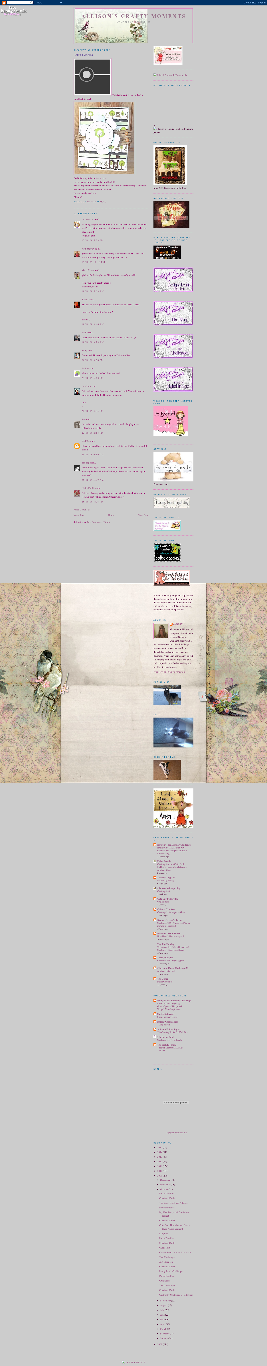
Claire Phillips (89, 488)
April (163, 1324)
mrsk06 (85, 440)
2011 (160, 1166)
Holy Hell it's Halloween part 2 (170, 936)
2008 (160, 1344)
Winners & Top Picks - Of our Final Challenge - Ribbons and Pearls (173, 948)
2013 (160, 1156)
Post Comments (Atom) (98, 522)
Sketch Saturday (165, 1013)
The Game (162, 978)
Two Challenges (167, 1257)
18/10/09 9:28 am (93, 342)
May (162, 1319)
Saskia (85, 299)
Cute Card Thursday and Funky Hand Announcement (174, 1226)
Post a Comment (82, 509)
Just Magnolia (166, 1261)
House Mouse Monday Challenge (174, 844)
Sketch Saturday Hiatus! (167, 1016)
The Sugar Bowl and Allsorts (173, 1202)
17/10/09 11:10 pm (93, 262)
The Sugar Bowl (165, 1037)
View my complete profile (169, 672)
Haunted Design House (168, 933)
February (164, 1333)
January (164, 1338)
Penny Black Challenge (171, 1271)
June (162, 1314)
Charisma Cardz (167, 1198)
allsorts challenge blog (168, 888)
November (165, 1184)
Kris (84, 419)
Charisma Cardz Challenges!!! (172, 968)
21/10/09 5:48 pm (93, 378)
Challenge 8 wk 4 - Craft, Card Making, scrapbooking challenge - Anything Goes (172, 867)
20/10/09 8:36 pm (93, 360)
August (164, 1305)
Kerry (84, 350)
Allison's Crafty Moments (133, 16)
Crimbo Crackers (166, 909)
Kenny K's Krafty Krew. (169, 920)
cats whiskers (88, 219)
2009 (160, 1175)
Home (111, 515)
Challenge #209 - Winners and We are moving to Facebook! (173, 924)
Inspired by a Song (165, 880)
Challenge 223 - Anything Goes (171, 912)
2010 (160, 1171)
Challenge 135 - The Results (169, 1039)
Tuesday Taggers (166, 877)
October (164, 1189)
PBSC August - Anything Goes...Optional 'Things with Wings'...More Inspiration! (169, 1006)
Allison (178, 624)
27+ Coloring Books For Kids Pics (172, 1032)
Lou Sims (86, 386)
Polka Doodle (164, 861)
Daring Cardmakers (167, 1021)
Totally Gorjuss (165, 957)
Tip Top (86, 462)
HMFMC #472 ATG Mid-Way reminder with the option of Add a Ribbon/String (172, 850)
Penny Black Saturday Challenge (174, 1000)
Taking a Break (163, 1024)
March (163, 1328)
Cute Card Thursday (167, 898)
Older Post (143, 515)
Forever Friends (167, 1207)
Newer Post (79, 515)
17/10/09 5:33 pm (93, 240)
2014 (160, 1152)
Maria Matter (88, 270)
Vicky (85, 332)
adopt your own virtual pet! (176, 1132)
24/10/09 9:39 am (93, 454)
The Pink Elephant (166, 1044)
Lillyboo (163, 1233)
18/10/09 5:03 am (93, 291)
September (165, 1300)
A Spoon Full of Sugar (168, 1029)
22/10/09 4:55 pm (93, 411)
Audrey (85, 368)
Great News (164, 1280)
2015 (160, 1147)
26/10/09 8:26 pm (93, 501)
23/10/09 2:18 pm (93, 432)
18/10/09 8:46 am (93, 324)
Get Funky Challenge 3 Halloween (176, 1294)
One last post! (163, 901)
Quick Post (164, 1247)
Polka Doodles (166, 1193)
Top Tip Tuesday (165, 944)
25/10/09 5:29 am (93, 479)
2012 (160, 1161)
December (165, 1179)
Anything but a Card (166, 970)
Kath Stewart (88, 248)
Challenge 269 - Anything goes (170, 960)
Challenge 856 (163, 891)
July (162, 1310)
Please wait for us (165, 981)
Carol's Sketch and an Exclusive (175, 1252)
